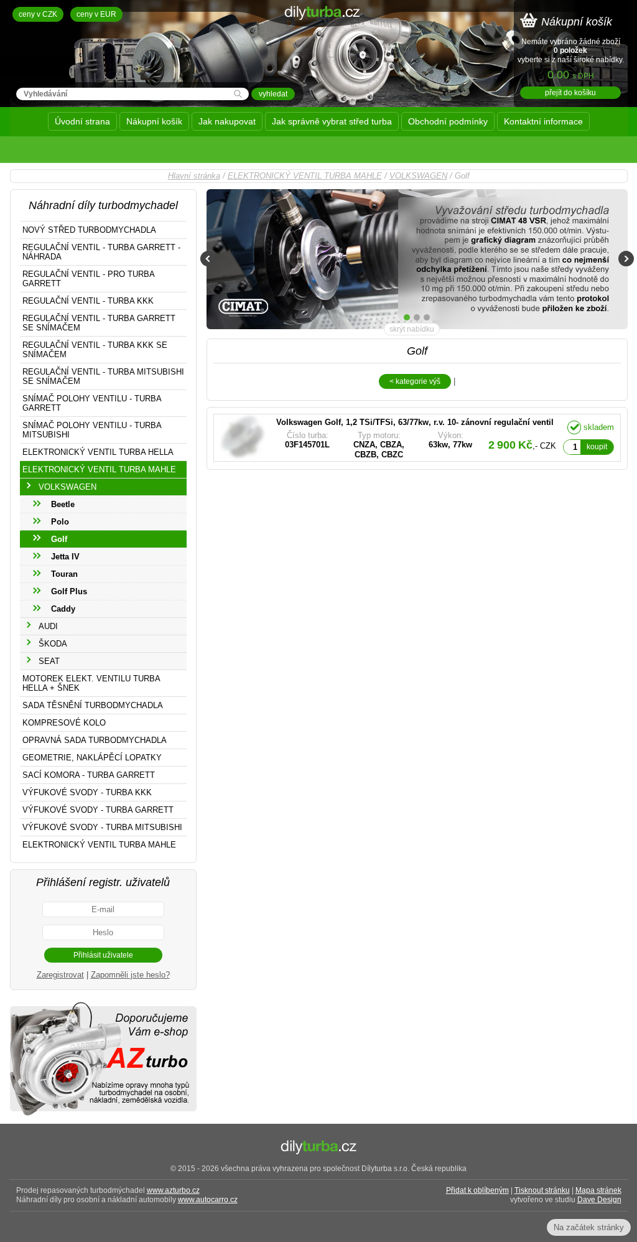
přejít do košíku (570, 92)
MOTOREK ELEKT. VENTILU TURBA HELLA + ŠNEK (91, 683)
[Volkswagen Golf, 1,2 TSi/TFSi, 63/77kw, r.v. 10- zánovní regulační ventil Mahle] (387, 437)
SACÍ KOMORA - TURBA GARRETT (88, 775)
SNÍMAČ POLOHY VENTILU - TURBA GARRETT (92, 403)
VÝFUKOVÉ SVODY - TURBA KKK (87, 792)
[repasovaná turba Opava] (103, 1114)
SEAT (49, 661)
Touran (64, 574)
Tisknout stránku (542, 1190)
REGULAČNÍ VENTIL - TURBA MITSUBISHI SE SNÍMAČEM (103, 376)
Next (626, 258)
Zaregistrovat (60, 974)
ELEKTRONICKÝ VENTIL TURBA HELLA (98, 452)
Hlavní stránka (194, 175)
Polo (60, 521)
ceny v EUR (96, 14)
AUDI (48, 626)
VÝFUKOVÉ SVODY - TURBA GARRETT (98, 810)
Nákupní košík (154, 121)
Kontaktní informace (543, 121)
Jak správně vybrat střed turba (332, 121)
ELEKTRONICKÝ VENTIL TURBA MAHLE (305, 175)
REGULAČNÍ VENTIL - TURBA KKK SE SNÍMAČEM (94, 349)
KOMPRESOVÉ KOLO (64, 722)
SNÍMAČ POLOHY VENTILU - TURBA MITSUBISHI (92, 430)
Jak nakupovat (227, 121)
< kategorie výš (414, 381)
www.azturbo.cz (173, 1190)
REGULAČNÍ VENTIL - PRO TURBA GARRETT (88, 278)
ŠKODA (53, 643)
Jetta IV (65, 556)
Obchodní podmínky (448, 121)
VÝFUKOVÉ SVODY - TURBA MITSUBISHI (102, 827)
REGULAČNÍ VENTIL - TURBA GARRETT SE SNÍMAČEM (98, 323)
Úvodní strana (82, 121)
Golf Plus (69, 591)
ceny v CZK (38, 14)
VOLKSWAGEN (418, 175)
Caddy (63, 609)
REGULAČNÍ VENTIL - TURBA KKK (88, 301)
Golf (59, 539)
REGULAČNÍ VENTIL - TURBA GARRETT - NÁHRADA (101, 252)
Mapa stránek (598, 1190)
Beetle (63, 504)
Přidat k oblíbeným (477, 1190)
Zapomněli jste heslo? (130, 974)
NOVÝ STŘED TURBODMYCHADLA (89, 230)
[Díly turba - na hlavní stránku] (319, 46)
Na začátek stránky (589, 1227)
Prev (208, 258)
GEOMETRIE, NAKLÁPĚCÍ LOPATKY (92, 757)
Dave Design (599, 1199)
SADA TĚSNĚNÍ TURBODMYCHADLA (92, 705)
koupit (597, 446)
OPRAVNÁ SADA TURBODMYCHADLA (94, 740)
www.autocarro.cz (208, 1199)
